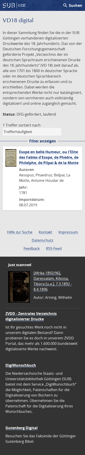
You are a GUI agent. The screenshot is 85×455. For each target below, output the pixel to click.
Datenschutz (42, 240)
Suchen (72, 5)
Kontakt (45, 232)
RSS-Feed (54, 248)
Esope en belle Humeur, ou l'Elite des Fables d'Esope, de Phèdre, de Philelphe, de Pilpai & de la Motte (48, 157)
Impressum (68, 232)
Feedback (32, 248)
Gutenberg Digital (21, 427)
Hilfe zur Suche (19, 232)
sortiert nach (29, 125)
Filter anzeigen (42, 141)
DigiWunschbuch (20, 365)
